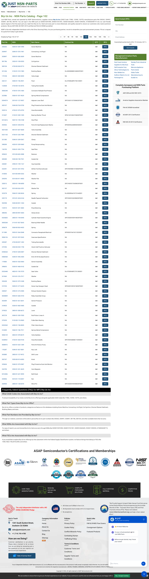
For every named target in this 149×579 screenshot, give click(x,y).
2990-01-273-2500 (18, 291)
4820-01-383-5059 (18, 76)
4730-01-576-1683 (18, 91)
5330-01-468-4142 (18, 267)
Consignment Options (94, 527)
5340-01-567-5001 (18, 350)
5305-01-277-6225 (18, 286)
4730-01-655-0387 (18, 252)
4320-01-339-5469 (18, 144)
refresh (144, 519)
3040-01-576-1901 (18, 52)
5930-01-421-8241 (18, 301)
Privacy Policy (69, 523)
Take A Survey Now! (24, 556)
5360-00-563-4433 (18, 227)
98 (68, 37)
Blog (43, 534)
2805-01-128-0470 (18, 384)
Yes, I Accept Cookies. (122, 576)
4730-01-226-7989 (18, 135)
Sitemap (46, 538)
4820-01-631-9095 (18, 374)
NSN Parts (83, 7)
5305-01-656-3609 (18, 56)
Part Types (91, 7)
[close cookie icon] (147, 575)
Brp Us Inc (22, 12)
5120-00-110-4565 (18, 320)
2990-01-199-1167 (18, 164)
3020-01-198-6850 (18, 183)
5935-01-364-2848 (18, 232)
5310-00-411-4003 (18, 179)
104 (95, 37)
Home (55, 7)
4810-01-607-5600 (18, 130)
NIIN (77, 7)
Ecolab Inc (134, 78)
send (143, 564)
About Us (45, 527)
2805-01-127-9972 (18, 354)
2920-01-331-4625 (18, 369)
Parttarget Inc (118, 78)
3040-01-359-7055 (18, 315)
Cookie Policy (69, 527)
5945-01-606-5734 (18, 296)
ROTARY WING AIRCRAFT (139, 7)
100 (76, 37)
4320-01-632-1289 (18, 345)
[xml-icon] (44, 541)
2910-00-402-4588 (18, 154)
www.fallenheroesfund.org (119, 512)
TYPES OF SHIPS (110, 7)
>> (109, 37)
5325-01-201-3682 (18, 208)
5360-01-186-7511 (18, 330)
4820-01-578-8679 (18, 335)
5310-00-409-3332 (18, 174)
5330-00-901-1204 (18, 203)
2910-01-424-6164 (18, 198)
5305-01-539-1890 (18, 47)
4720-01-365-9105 (18, 340)
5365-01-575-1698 (18, 281)
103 (90, 37)
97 (64, 37)
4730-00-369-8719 (18, 66)
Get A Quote (130, 48)
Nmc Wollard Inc (119, 72)
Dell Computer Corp (120, 67)
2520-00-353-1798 (18, 247)
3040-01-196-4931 (18, 81)
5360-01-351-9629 (18, 96)
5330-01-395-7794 (18, 149)
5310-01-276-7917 (18, 276)
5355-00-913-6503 (18, 359)
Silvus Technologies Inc (121, 70)
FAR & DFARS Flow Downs (96, 523)
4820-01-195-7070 (18, 271)
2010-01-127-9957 (18, 100)
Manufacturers (68, 7)
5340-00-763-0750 (18, 105)
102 (86, 37)
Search (91, 3)
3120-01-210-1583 (18, 71)
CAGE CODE (99, 7)
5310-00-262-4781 (18, 188)
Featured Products (93, 531)
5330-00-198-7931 (18, 159)
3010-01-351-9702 (18, 169)
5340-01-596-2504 (18, 257)
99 (72, 37)
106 (104, 37)
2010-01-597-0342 (18, 237)
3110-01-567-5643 (18, 223)
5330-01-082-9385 (18, 306)
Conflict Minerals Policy (72, 531)
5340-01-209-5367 (18, 140)
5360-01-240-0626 (18, 193)
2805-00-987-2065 (18, 213)
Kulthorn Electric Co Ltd (121, 75)
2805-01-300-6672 (18, 310)
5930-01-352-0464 (18, 262)
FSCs (60, 7)
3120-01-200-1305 (18, 115)
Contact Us (46, 530)
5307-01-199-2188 (18, 120)
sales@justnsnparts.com (21, 530)
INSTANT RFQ (101, 3)
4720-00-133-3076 (18, 86)
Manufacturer (11, 12)
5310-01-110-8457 (18, 379)
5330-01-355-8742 (18, 125)
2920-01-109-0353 (18, 61)
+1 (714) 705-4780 (19, 533)
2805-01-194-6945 (18, 218)
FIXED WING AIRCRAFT (123, 7)
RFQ (105, 47)
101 (81, 37)
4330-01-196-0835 (18, 325)
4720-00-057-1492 (18, 242)
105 (100, 37)
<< (61, 37)
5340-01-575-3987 (18, 364)
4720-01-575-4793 (18, 110)
